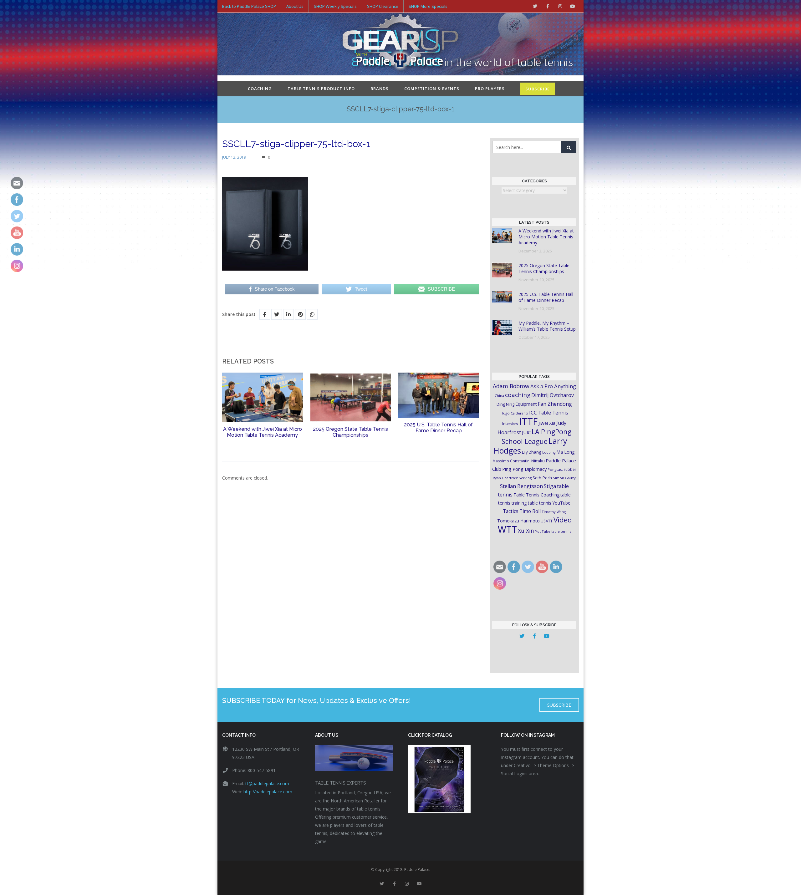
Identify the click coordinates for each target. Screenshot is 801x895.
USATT (547, 521)
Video (563, 520)
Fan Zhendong (555, 403)
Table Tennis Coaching (536, 495)
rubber (570, 469)
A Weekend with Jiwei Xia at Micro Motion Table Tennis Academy (262, 432)
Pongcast (555, 469)
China (499, 395)
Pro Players (490, 88)
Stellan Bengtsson (521, 486)
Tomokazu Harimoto (518, 521)
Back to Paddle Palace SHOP (249, 6)
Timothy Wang (554, 511)
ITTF (528, 421)
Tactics (510, 511)
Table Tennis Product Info (321, 88)
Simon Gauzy (564, 477)
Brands (379, 88)
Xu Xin (526, 530)
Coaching (260, 88)
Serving (525, 477)
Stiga (550, 486)
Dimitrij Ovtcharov (552, 395)
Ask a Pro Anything (553, 386)
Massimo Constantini (511, 460)
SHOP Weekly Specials (335, 6)
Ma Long (565, 452)
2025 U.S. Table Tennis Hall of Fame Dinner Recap (438, 428)
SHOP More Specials (428, 6)
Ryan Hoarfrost (505, 477)
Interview (510, 423)
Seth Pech (542, 478)
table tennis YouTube (549, 503)
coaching (517, 395)
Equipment (526, 404)
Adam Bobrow (511, 386)
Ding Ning (505, 404)
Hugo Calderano (514, 413)
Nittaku (538, 461)
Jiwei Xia (546, 423)
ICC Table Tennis (548, 412)
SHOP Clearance (382, 6)
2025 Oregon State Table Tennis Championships (350, 432)
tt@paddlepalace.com (267, 783)
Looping (548, 452)
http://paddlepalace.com (267, 792)
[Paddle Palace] (400, 44)
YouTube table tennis (553, 531)
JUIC (526, 432)
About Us (295, 6)
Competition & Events (431, 88)
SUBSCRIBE (537, 89)
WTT (507, 529)
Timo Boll (530, 511)
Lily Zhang (531, 452)
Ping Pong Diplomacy (524, 469)
